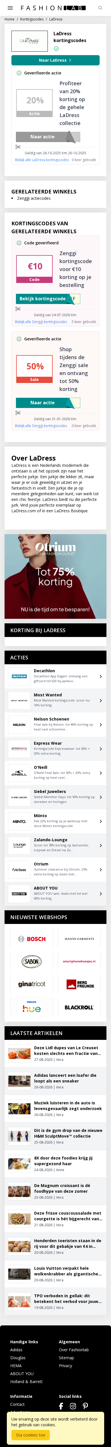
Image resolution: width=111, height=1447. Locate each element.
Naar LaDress (53, 60)
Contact (17, 1404)
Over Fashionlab (74, 1349)
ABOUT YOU (22, 1373)
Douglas (18, 1357)
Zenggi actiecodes (34, 198)
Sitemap (66, 1357)
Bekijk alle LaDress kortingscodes (42, 160)
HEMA (16, 1365)
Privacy (65, 1365)
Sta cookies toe (30, 1435)
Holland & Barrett (26, 1381)
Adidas (16, 1349)
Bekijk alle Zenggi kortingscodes (41, 322)
